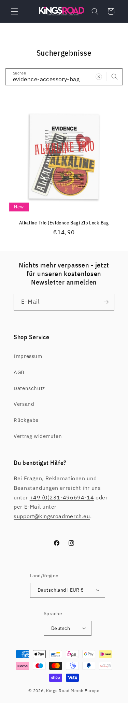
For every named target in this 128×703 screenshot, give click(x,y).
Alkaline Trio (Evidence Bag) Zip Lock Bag (64, 223)
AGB (19, 372)
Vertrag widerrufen (38, 436)
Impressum (28, 356)
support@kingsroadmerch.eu (52, 516)
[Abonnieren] (106, 302)
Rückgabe (26, 420)
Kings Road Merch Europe (73, 690)
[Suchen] (114, 76)
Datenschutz (29, 388)
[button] (14, 11)
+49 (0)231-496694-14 (62, 497)
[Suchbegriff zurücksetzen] (98, 76)
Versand (24, 404)
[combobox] (64, 77)
